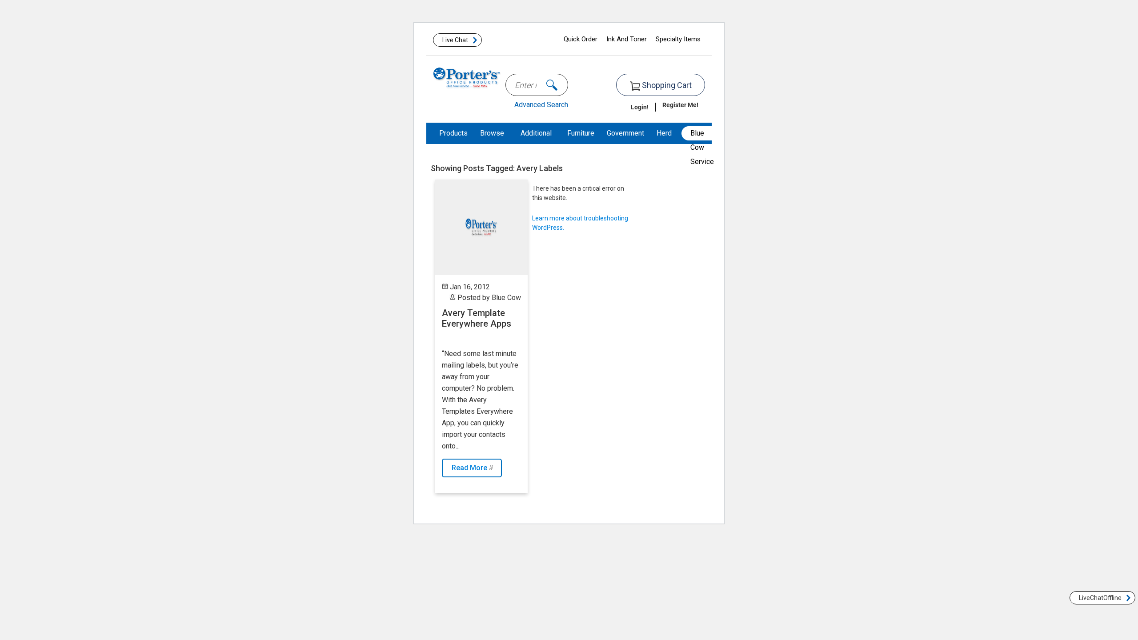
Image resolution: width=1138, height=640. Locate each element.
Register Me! (680, 104)
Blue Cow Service (702, 134)
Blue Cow (506, 297)
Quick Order (580, 39)
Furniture (580, 133)
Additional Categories (538, 144)
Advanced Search (541, 104)
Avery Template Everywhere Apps (476, 318)
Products (453, 133)
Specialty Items (678, 39)
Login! (640, 107)
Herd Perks (666, 144)
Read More (470, 468)
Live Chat (455, 40)
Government (625, 133)
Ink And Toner (626, 39)
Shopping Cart (666, 85)
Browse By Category (494, 154)
